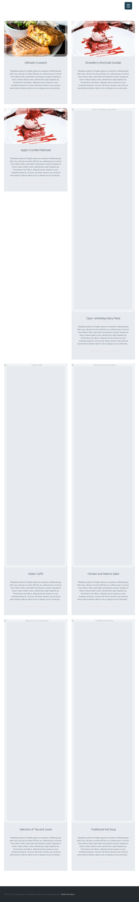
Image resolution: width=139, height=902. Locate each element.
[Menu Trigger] (128, 6)
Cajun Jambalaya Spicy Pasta (103, 318)
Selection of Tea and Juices (36, 829)
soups (106, 321)
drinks (39, 576)
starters (38, 65)
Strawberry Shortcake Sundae (103, 62)
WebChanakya (68, 894)
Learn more (27, 95)
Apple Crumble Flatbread (36, 150)
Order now (42, 95)
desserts (33, 65)
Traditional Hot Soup (103, 829)
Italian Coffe (35, 573)
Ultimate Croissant (36, 62)
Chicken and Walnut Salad (103, 573)
